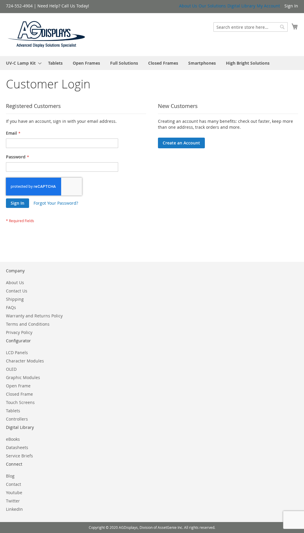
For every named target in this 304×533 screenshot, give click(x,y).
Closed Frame (19, 394)
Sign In (291, 6)
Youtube (14, 492)
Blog (10, 476)
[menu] (152, 63)
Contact (13, 484)
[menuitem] (22, 63)
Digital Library (241, 6)
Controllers (17, 419)
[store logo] (46, 34)
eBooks (13, 439)
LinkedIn (14, 509)
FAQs (11, 307)
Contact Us (16, 291)
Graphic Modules (23, 377)
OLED (11, 369)
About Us (188, 6)
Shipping (15, 299)
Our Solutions (212, 6)
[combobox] (250, 27)
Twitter (13, 501)
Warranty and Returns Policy (34, 316)
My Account (268, 6)
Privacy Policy (19, 332)
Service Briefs (19, 456)
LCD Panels (17, 352)
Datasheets (17, 447)
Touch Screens (20, 402)
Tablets (13, 410)
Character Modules (25, 361)
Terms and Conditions (28, 324)
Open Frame (18, 386)
